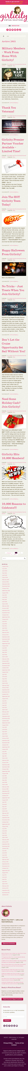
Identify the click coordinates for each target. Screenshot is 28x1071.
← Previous (8, 553)
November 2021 (5, 692)
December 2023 (5, 636)
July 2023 (4, 647)
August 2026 (5, 566)
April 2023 (4, 654)
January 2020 (5, 738)
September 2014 (6, 870)
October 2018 (5, 769)
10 (11, 554)
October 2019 (5, 744)
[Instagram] (17, 1026)
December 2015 (5, 844)
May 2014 (4, 879)
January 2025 (5, 608)
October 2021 (5, 694)
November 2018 (5, 766)
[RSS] (4, 1026)
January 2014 (5, 888)
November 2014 (5, 866)
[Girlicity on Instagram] (12, 30)
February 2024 (5, 632)
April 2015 (4, 855)
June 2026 (4, 570)
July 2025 (4, 595)
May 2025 (4, 599)
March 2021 (4, 709)
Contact (14, 1045)
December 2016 (5, 817)
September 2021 (6, 696)
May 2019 (4, 756)
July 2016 (4, 828)
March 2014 (5, 883)
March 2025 (5, 603)
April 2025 (4, 601)
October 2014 (5, 868)
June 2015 (4, 852)
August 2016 (5, 826)
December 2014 (5, 863)
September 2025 (6, 590)
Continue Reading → (14, 102)
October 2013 (5, 894)
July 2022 (4, 674)
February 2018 (5, 786)
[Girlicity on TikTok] (20, 30)
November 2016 (5, 819)
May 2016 (4, 833)
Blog (14, 65)
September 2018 (6, 771)
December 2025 (5, 584)
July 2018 (4, 775)
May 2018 (4, 780)
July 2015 (4, 850)
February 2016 (5, 839)
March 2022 (5, 683)
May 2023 (4, 652)
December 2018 (5, 764)
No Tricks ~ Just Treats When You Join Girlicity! (13, 290)
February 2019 (5, 760)
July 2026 (4, 568)
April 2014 (4, 881)
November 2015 (5, 846)
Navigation (15, 25)
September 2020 (6, 722)
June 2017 (4, 804)
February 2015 (5, 859)
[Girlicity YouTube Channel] (10, 30)
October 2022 (5, 667)
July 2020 (4, 727)
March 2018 (5, 784)
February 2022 (5, 685)
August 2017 (5, 800)
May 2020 (4, 731)
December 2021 (5, 689)
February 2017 (5, 813)
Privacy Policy (8, 1043)
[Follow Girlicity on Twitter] (15, 30)
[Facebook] (9, 1026)
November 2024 (6, 612)
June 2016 (4, 830)
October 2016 (5, 822)
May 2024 (4, 625)
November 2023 (6, 639)
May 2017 (4, 806)
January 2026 (5, 581)
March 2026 (5, 577)
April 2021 (4, 707)
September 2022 (6, 670)
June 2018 (4, 778)
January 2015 (5, 861)
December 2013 (5, 890)
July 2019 (4, 751)
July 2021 (4, 700)
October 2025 (5, 588)
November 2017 (5, 793)
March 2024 (5, 630)
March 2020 (5, 736)
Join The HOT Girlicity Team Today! (11, 201)
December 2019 (5, 740)
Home (3, 36)
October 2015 (5, 848)
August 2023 (5, 645)
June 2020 (4, 729)
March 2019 (4, 758)
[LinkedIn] (14, 1026)
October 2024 (5, 614)
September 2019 (6, 747)
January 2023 (5, 661)
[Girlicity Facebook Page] (7, 30)
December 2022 (5, 663)
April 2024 (4, 628)
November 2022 (6, 665)
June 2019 (4, 753)
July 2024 (4, 621)
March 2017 (4, 811)
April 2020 (4, 733)
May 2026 (4, 573)
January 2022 (5, 687)
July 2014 (4, 874)
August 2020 (5, 725)
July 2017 (4, 802)
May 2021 (4, 705)
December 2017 (5, 791)
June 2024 (4, 623)
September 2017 (6, 797)
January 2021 (5, 714)
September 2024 (6, 617)
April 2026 (4, 575)
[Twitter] (7, 1026)
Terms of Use (19, 1043)
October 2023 (5, 641)
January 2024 (5, 634)
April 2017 (4, 808)
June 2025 (4, 597)
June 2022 (4, 676)
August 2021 (5, 698)
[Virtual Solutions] (14, 14)
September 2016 (6, 824)
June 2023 (4, 650)
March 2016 (4, 837)
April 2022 (4, 681)
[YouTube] (12, 1026)
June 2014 (4, 877)
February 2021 (5, 711)
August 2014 (5, 872)
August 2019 (5, 749)
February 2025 (5, 606)
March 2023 (5, 656)
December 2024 (6, 610)
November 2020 (6, 718)
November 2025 (5, 586)
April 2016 (4, 835)
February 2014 (5, 886)
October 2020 (5, 720)
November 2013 (5, 892)
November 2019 (5, 742)
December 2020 (6, 716)
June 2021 (4, 703)
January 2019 (5, 762)
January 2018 (5, 789)
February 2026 (5, 579)
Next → (15, 554)
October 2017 (5, 795)
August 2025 (5, 592)
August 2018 (5, 773)
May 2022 (4, 678)
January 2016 (5, 841)
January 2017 (5, 815)
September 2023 (6, 643)
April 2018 (4, 782)
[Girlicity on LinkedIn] (17, 30)
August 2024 (5, 619)
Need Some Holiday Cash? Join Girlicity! (11, 403)
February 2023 (5, 659)
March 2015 (4, 857)
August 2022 (5, 672)
